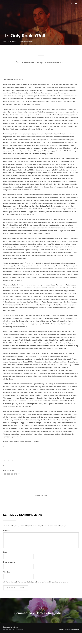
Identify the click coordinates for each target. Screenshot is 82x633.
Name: (5, 552)
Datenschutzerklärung (10, 627)
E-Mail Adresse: (9, 562)
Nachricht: (7, 530)
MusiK (14, 41)
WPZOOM (75, 629)
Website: (6, 572)
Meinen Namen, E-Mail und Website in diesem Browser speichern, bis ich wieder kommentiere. (37, 582)
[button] (5, 474)
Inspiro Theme (64, 629)
